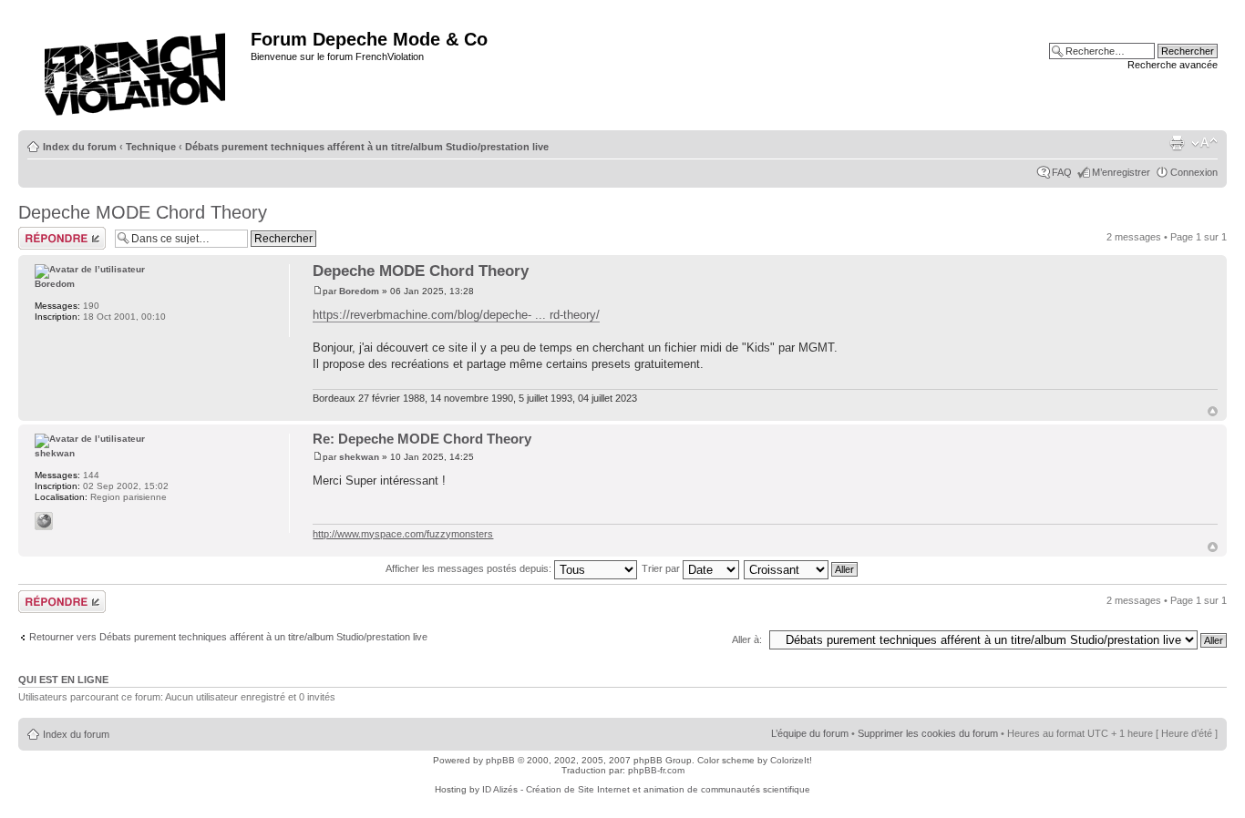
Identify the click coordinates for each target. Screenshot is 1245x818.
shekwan (359, 457)
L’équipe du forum (810, 733)
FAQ (1062, 172)
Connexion (1194, 172)
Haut (1213, 411)
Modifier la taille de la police (1204, 143)
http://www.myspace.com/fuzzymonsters (403, 533)
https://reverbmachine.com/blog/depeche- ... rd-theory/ (456, 315)
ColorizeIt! (791, 760)
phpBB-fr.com (656, 770)
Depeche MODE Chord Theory (142, 212)
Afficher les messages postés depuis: (470, 568)
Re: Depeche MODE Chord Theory (422, 438)
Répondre (40, 232)
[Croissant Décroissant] (801, 568)
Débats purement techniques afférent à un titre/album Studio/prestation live (367, 146)
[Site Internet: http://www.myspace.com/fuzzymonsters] (44, 521)
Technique (151, 146)
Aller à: (747, 639)
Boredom (359, 291)
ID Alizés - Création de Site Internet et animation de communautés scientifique (646, 789)
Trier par (662, 568)
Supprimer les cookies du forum (928, 733)
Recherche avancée (1172, 64)
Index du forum (80, 146)
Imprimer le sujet (1177, 143)
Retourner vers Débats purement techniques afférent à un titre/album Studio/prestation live (228, 636)
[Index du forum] (137, 68)
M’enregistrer (1121, 172)
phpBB (500, 760)
